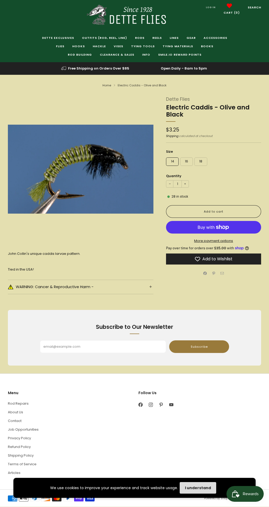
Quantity (173, 176)
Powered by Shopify (217, 498)
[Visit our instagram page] (151, 405)
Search (254, 7)
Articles (14, 472)
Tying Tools (143, 46)
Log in (211, 7)
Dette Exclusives (58, 38)
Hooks (78, 46)
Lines (174, 38)
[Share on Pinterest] (213, 273)
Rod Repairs (18, 403)
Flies (60, 46)
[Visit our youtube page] (171, 405)
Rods (139, 38)
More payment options (213, 240)
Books (207, 46)
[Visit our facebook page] (140, 405)
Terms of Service (22, 464)
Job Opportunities (23, 429)
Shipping (172, 136)
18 (200, 161)
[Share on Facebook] (205, 273)
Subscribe (199, 347)
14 (172, 161)
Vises (118, 46)
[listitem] (95, 68)
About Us (15, 412)
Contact (15, 420)
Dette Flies (178, 99)
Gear (191, 38)
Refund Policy (19, 446)
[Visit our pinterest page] (161, 405)
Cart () (232, 12)
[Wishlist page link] (229, 5)
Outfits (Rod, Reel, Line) (104, 38)
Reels (157, 38)
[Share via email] (222, 273)
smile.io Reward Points (179, 54)
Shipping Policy (21, 455)
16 (186, 161)
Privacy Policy (19, 438)
